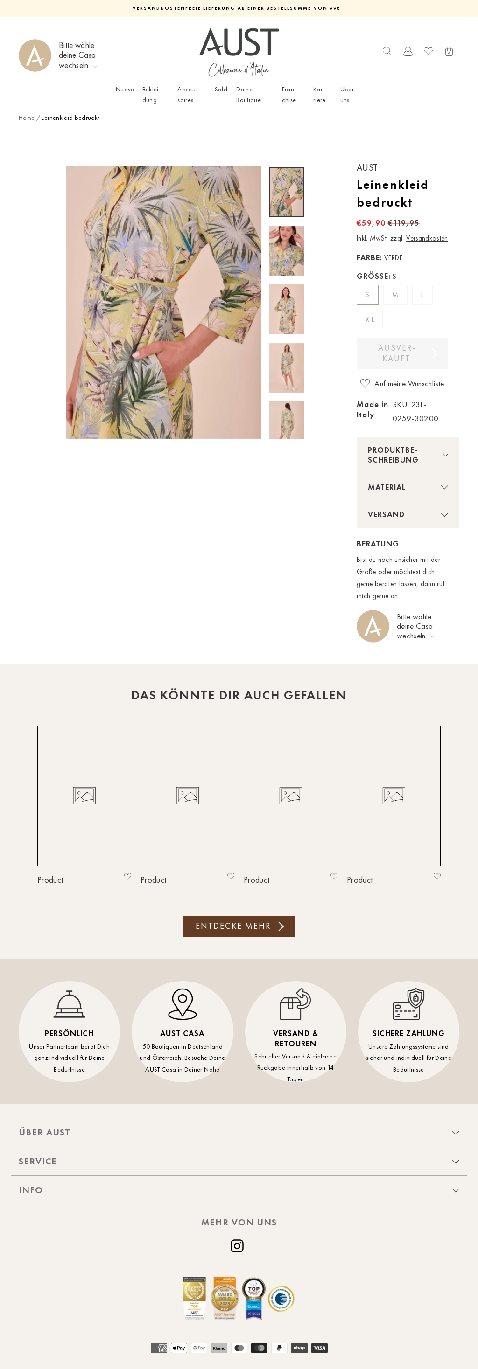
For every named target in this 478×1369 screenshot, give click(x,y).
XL (371, 319)
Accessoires (187, 94)
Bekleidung (151, 94)
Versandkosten (427, 238)
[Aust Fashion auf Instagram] (239, 1245)
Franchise (289, 94)
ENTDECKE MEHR (233, 926)
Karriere (319, 94)
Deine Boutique (248, 94)
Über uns (347, 94)
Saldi (222, 89)
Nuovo (125, 89)
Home (27, 118)
